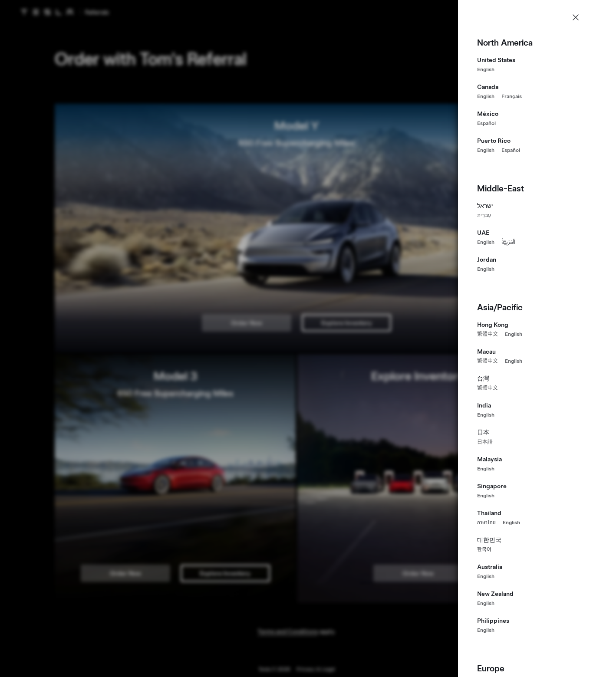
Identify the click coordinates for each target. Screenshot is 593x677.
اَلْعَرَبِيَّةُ (508, 242)
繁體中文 (487, 334)
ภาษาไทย (486, 522)
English (485, 69)
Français (511, 96)
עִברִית (484, 215)
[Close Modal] (575, 17)
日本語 (485, 442)
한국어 (484, 549)
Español (486, 123)
